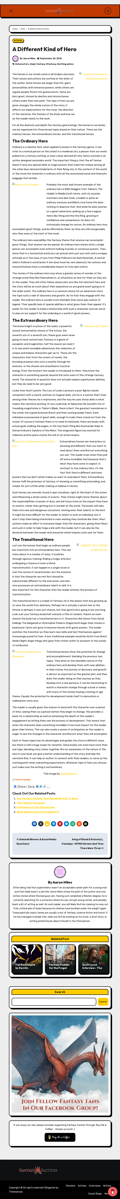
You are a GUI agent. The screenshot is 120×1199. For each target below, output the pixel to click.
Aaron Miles (29, 58)
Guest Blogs (95, 1193)
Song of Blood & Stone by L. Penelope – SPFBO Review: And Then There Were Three (82, 844)
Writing (107, 1185)
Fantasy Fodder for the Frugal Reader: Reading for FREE (60, 969)
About (107, 1193)
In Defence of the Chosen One (36, 807)
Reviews (70, 1185)
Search (60, 992)
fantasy (51, 64)
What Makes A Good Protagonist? (38, 811)
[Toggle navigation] (11, 11)
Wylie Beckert (68, 773)
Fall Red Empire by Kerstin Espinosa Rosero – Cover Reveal (26, 969)
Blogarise (50, 1187)
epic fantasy (38, 64)
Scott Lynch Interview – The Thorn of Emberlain (92, 969)
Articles (18, 40)
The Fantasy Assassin (31, 802)
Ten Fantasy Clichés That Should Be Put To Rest (47, 798)
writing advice (66, 64)
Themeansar (16, 1191)
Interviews (95, 1185)
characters (23, 64)
